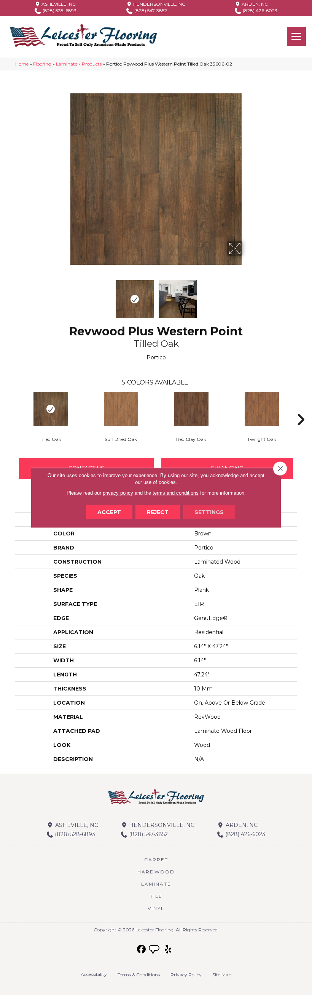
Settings (209, 511)
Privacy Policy (186, 974)
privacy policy (118, 492)
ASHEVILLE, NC (58, 4)
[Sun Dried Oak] (121, 409)
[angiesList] (155, 950)
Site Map (221, 974)
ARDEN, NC (254, 4)
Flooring (42, 64)
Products (92, 64)
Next (247, 295)
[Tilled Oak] (50, 409)
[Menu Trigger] (296, 36)
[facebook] (141, 949)
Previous (64, 295)
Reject (158, 511)
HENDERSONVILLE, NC (158, 4)
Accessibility (94, 974)
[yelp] (168, 949)
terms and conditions (176, 492)
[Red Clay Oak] (191, 409)
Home (22, 64)
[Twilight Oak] (261, 409)
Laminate (66, 64)
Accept (109, 511)
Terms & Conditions (139, 974)
